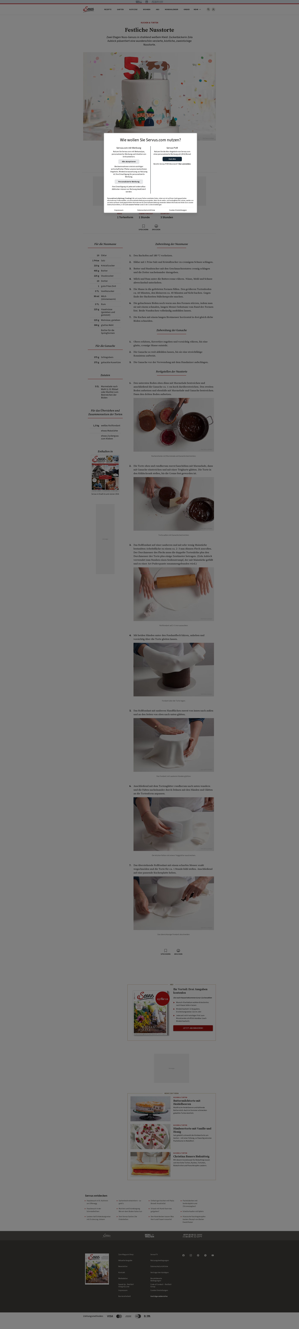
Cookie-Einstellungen (178, 210)
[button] (172, 159)
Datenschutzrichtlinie (146, 210)
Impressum (118, 210)
